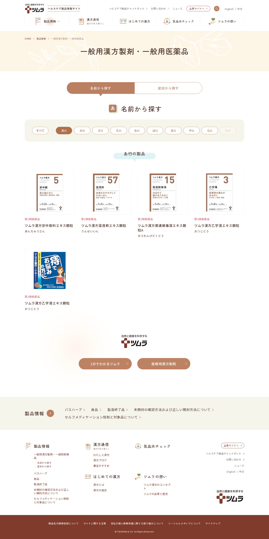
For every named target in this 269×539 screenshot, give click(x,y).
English (229, 9)
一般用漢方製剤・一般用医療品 (51, 456)
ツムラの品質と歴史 (156, 494)
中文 (239, 9)
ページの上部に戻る (255, 429)
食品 (94, 409)
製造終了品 (116, 409)
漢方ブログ (100, 460)
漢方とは (98, 484)
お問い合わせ (158, 8)
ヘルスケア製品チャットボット (127, 8)
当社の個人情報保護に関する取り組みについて (137, 523)
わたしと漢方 (101, 455)
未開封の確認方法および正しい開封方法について (172, 409)
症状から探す (168, 88)
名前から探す (100, 88)
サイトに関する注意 (94, 523)
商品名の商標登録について (63, 523)
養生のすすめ (101, 465)
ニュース (178, 8)
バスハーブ (73, 409)
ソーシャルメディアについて (184, 523)
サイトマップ (213, 523)
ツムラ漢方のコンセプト (157, 486)
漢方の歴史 (100, 490)
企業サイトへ (196, 8)
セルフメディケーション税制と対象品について (101, 417)
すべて (40, 130)
